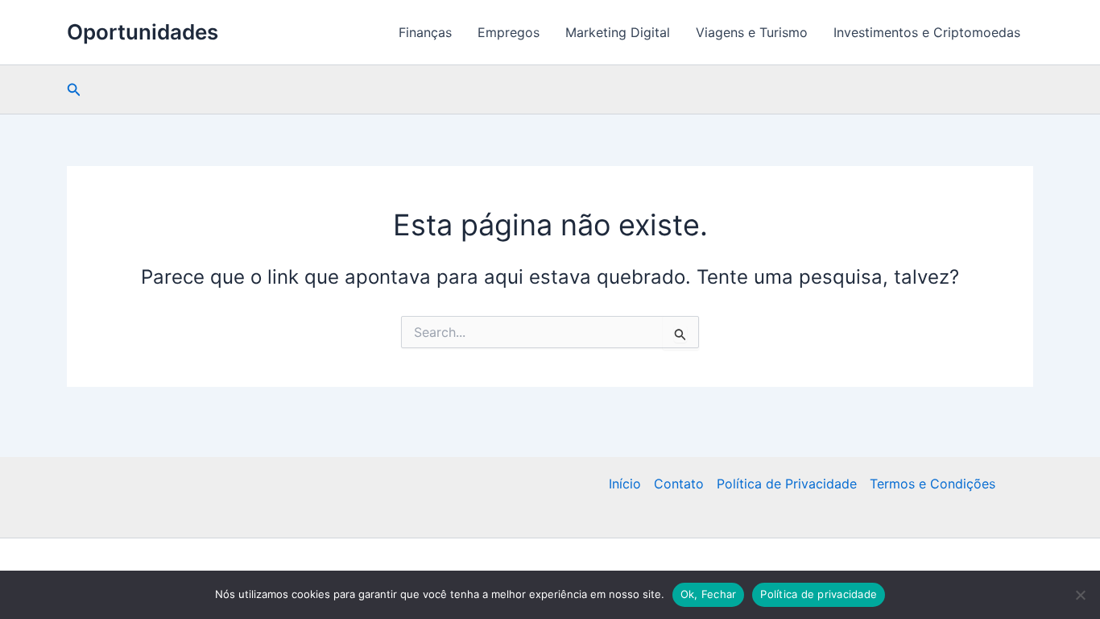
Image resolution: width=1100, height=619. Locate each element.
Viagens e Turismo (752, 32)
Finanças (425, 32)
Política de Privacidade (787, 484)
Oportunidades (142, 31)
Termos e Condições (932, 484)
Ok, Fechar (708, 594)
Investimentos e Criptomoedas (926, 32)
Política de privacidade (818, 594)
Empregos (509, 32)
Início (625, 484)
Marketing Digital (617, 32)
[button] (74, 90)
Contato (679, 484)
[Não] (1080, 595)
